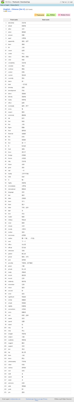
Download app (29, 399)
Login (71, 2)
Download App (25, 2)
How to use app (38, 399)
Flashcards (16, 2)
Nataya (9, 11)
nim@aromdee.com (15, 399)
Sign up (64, 2)
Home (2, 5)
